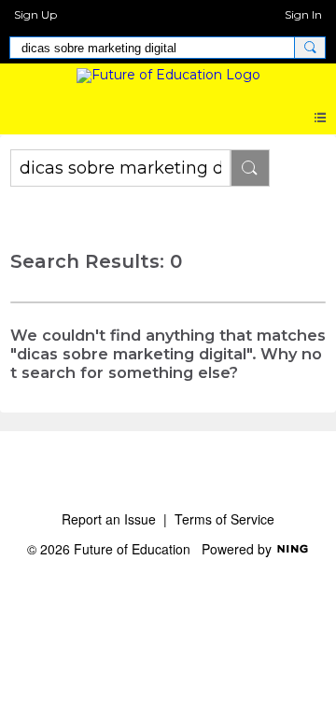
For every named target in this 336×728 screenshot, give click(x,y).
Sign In (303, 14)
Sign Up (35, 14)
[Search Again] (250, 168)
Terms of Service (224, 519)
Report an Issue (109, 519)
